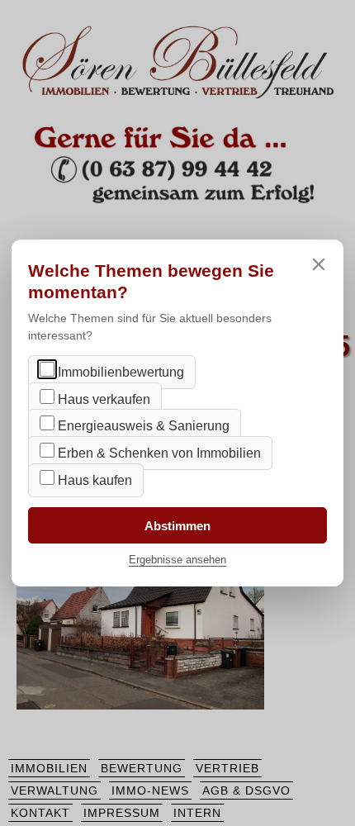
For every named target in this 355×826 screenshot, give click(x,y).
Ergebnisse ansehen (177, 559)
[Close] (319, 264)
